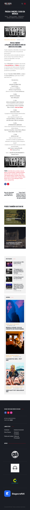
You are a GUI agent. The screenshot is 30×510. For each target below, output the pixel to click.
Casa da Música (9, 65)
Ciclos (11, 324)
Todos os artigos (13, 16)
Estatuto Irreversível (19, 429)
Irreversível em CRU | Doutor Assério (19, 263)
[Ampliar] (24, 158)
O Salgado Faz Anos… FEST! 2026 (14, 359)
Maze (20, 175)
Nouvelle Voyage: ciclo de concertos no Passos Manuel (15, 328)
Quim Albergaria (15, 178)
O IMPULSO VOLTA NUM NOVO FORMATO (13, 219)
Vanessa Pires (11, 180)
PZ (11, 150)
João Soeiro (21, 174)
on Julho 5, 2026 (17, 264)
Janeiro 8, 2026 (17, 356)
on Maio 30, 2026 (17, 290)
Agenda (7, 214)
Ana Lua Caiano (19, 107)
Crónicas (12, 386)
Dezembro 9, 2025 (17, 388)
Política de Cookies (8, 436)
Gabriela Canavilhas (20, 172)
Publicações (21, 16)
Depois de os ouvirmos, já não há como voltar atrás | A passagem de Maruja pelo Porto (19, 287)
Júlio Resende (7, 175)
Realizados (13, 39)
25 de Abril (10, 171)
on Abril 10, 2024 (20, 39)
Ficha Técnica (7, 432)
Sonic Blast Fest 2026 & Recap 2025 (15, 391)
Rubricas (14, 240)
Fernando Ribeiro (12, 172)
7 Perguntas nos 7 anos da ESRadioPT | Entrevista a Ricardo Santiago (18, 271)
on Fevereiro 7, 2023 (11, 222)
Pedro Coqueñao (18, 177)
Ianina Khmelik (7, 174)
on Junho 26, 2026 (18, 274)
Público (17, 65)
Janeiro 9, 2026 (11, 325)
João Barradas (14, 174)
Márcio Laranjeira (15, 175)
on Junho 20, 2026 (18, 279)
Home (6, 16)
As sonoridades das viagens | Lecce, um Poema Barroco (14, 243)
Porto (8, 178)
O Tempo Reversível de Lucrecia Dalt (18, 278)
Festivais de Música (14, 214)
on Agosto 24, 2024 (10, 246)
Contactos (6, 429)
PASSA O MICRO (10, 177)
